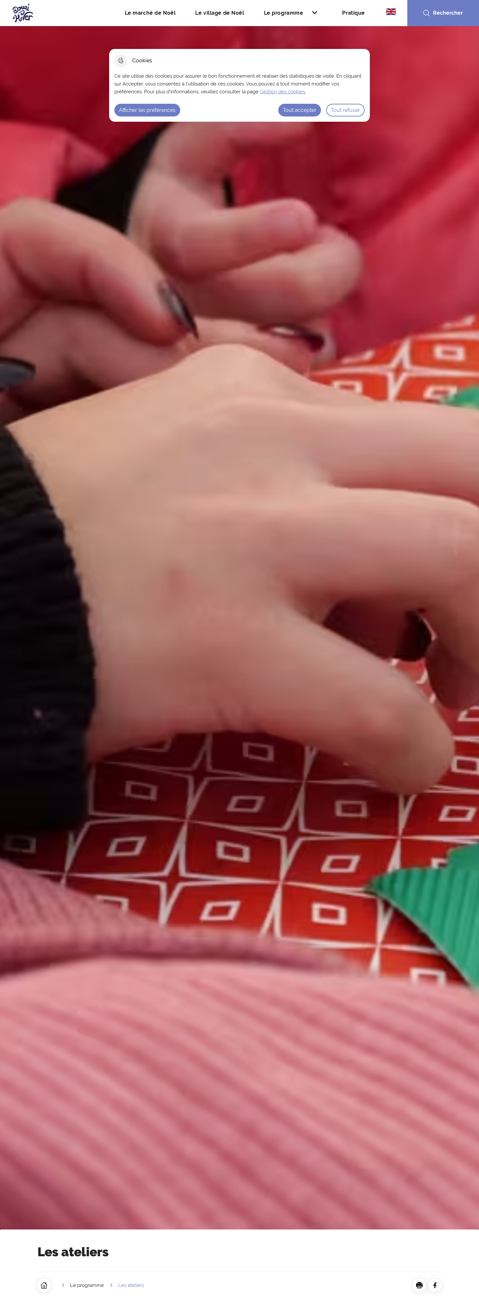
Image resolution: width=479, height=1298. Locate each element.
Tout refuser (345, 110)
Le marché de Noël (150, 13)
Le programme (283, 13)
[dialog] (239, 85)
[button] (419, 1285)
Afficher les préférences (147, 110)
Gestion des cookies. (283, 92)
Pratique (353, 13)
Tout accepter (299, 110)
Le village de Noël (219, 13)
